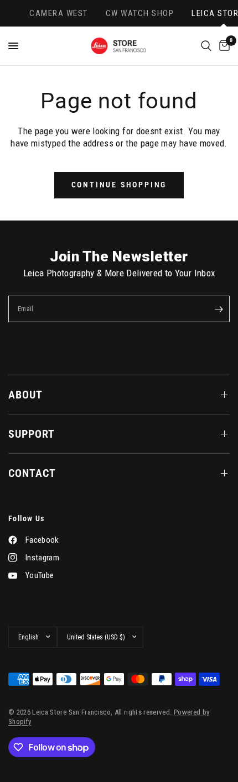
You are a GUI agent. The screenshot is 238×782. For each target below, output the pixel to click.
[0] (222, 46)
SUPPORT (31, 433)
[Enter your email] (219, 309)
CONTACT (32, 473)
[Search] (206, 46)
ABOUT (25, 394)
